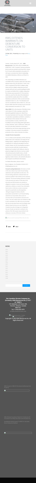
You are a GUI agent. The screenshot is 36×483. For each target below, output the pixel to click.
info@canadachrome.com (18, 311)
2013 (6, 268)
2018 (6, 259)
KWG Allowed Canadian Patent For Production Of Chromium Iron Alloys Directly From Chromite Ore (17, 417)
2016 (6, 263)
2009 (6, 276)
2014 (6, 266)
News (6, 55)
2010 (6, 274)
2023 (6, 249)
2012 (6, 270)
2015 (6, 265)
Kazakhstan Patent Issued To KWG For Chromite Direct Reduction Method (16, 422)
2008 (6, 278)
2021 (29, 53)
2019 (6, 257)
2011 (6, 272)
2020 (6, 255)
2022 (6, 251)
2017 (6, 261)
